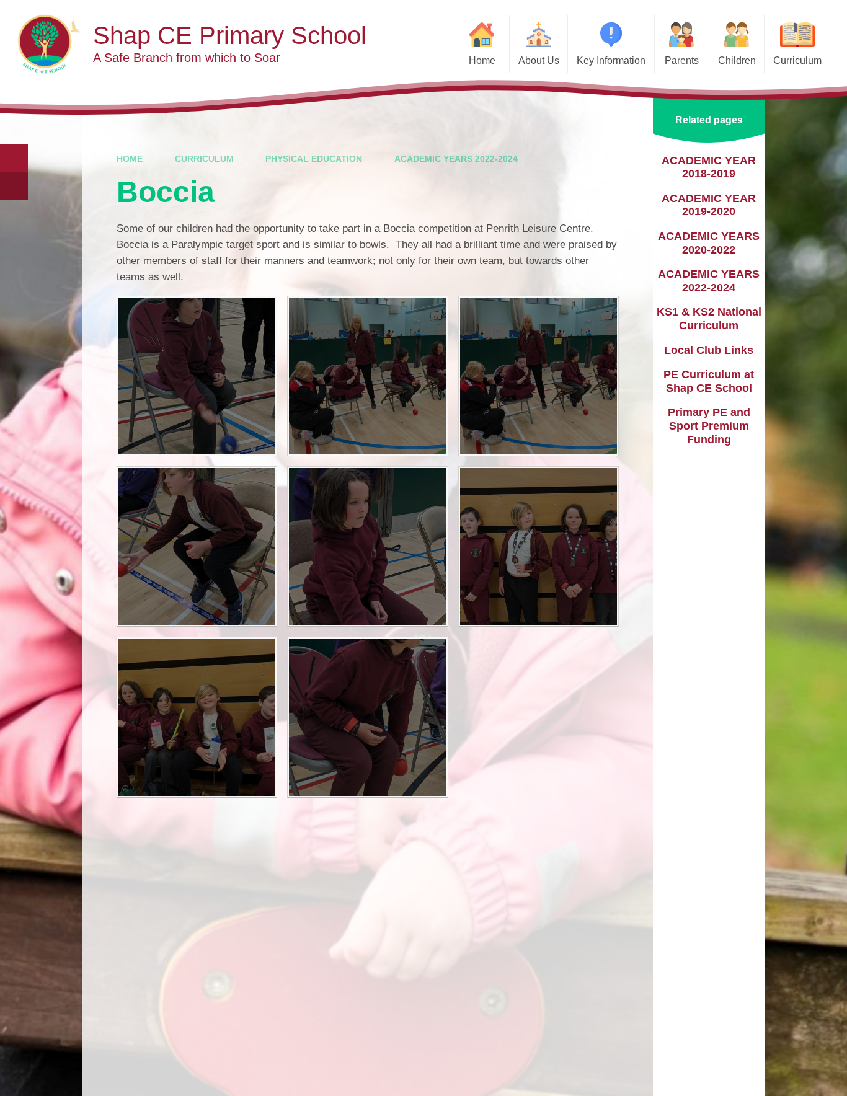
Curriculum (204, 159)
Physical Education (313, 159)
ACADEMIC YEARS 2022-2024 (456, 159)
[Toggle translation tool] (14, 186)
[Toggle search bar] (14, 158)
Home (130, 159)
